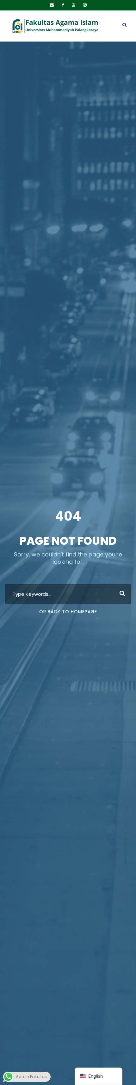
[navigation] (98, 1076)
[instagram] (85, 5)
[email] (52, 5)
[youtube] (73, 5)
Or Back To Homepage (68, 611)
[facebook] (63, 5)
